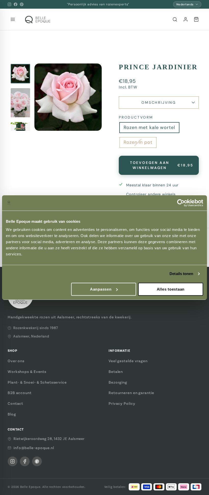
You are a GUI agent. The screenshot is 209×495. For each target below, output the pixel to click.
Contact (15, 403)
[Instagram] (9, 4)
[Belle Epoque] (37, 19)
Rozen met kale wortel (149, 127)
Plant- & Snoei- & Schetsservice (37, 382)
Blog (12, 414)
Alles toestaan (171, 289)
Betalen (116, 371)
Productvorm (136, 117)
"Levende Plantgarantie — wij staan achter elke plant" (98, 4)
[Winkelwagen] (196, 19)
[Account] (185, 19)
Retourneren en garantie (131, 392)
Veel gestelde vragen (128, 361)
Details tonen (181, 273)
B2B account (20, 392)
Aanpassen (101, 289)
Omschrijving (158, 102)
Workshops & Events (27, 371)
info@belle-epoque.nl (34, 448)
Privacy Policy (122, 403)
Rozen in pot (138, 142)
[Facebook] (15, 4)
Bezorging (118, 382)
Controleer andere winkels (151, 194)
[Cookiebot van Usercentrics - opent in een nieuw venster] (181, 203)
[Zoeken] (175, 19)
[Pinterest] (21, 4)
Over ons (16, 361)
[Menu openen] (13, 19)
